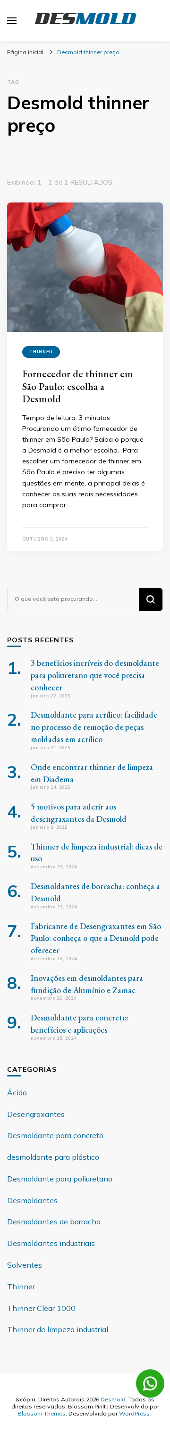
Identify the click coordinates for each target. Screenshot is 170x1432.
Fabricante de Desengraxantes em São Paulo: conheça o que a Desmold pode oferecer (96, 938)
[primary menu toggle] (12, 20)
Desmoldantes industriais (51, 1243)
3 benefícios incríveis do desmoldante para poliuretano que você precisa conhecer (95, 675)
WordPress (134, 1413)
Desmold (113, 1399)
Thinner (41, 351)
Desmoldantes (32, 1200)
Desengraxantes (36, 1114)
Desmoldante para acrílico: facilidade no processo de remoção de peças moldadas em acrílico (94, 726)
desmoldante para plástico (53, 1157)
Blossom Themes (41, 1413)
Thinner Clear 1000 (41, 1308)
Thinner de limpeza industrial (57, 1329)
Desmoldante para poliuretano (59, 1178)
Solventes (24, 1265)
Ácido (17, 1092)
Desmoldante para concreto (55, 1135)
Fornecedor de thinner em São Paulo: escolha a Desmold (77, 386)
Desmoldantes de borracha (54, 1221)
